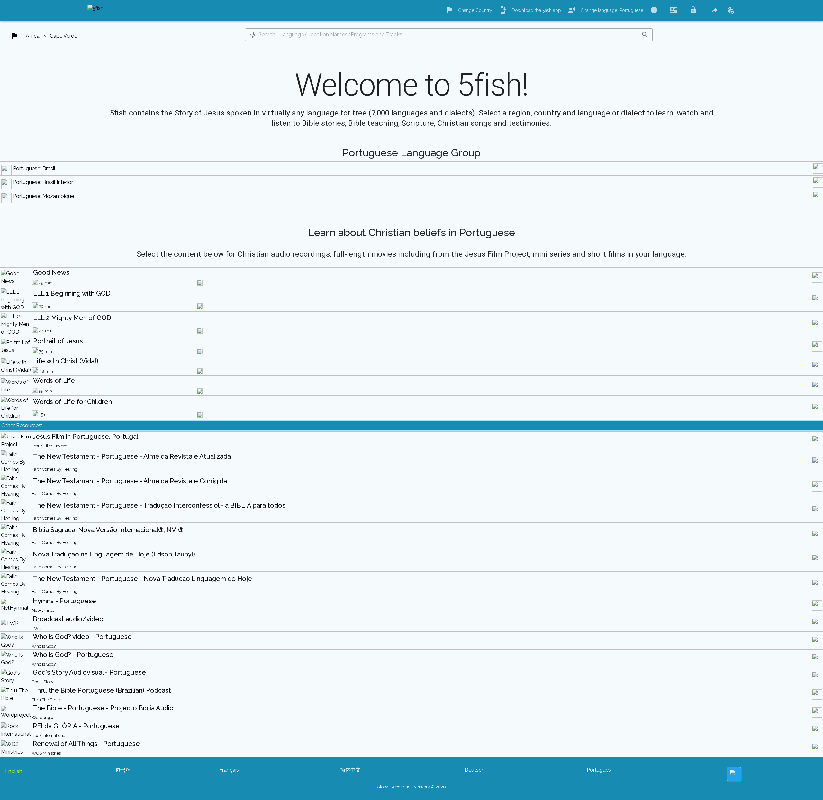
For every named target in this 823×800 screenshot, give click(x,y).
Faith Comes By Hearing (54, 469)
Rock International (49, 735)
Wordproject (44, 717)
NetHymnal (43, 610)
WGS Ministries (46, 753)
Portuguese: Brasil (34, 168)
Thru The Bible (46, 699)
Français (229, 770)
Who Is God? (44, 646)
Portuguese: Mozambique (43, 196)
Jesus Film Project (49, 446)
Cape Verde (63, 36)
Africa (33, 36)
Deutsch (474, 770)
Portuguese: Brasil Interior (43, 182)
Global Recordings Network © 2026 (411, 787)
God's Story (42, 681)
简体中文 (350, 770)
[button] (253, 35)
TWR (36, 628)
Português (599, 770)
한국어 (123, 770)
